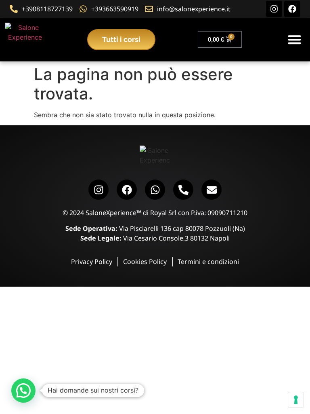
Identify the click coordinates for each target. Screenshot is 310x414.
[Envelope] (211, 190)
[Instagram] (274, 9)
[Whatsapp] (155, 190)
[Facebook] (292, 9)
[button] (295, 39)
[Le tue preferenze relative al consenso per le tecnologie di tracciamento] (296, 400)
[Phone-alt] (183, 190)
